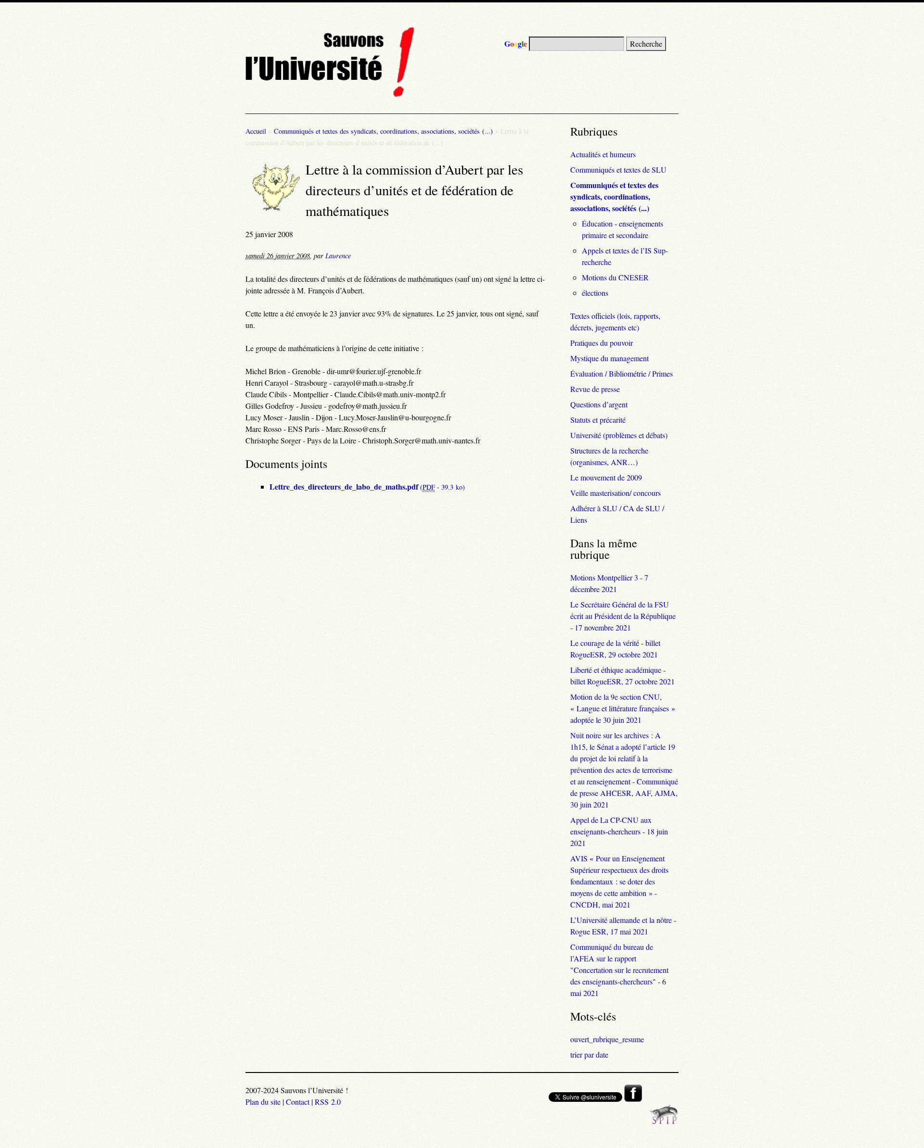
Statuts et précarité (598, 420)
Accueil (255, 131)
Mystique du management (609, 358)
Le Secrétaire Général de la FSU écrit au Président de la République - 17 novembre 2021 (623, 615)
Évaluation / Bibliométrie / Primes (621, 373)
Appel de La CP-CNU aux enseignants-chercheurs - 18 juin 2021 (619, 831)
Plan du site (263, 1102)
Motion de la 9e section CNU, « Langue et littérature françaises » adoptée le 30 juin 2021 (622, 708)
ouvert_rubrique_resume (607, 1039)
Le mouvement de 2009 (606, 477)
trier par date (589, 1054)
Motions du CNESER (615, 277)
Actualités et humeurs (603, 154)
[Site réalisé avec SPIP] (664, 1121)
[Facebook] (633, 1099)
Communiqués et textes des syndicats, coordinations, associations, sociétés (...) (383, 131)
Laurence (338, 255)
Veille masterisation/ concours (615, 493)
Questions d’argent (599, 404)
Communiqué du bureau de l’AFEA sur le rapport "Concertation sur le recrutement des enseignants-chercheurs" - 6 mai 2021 (619, 970)
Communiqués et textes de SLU (618, 169)
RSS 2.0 (328, 1102)
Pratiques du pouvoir (601, 343)
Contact (297, 1102)
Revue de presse (595, 389)
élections (595, 293)
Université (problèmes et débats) (618, 435)
